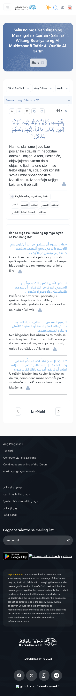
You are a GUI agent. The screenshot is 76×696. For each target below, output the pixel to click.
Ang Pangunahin (13, 443)
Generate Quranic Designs (19, 457)
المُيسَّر (24, 205)
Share (35, 62)
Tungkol (8, 450)
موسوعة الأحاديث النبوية (16, 494)
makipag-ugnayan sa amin (19, 471)
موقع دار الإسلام (12, 487)
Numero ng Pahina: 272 (22, 100)
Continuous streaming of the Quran (25, 464)
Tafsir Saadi (10, 514)
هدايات (42, 212)
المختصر (34, 205)
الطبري (15, 212)
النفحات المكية (28, 212)
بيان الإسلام (10, 507)
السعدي (45, 205)
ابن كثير (54, 205)
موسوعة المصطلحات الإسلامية (20, 501)
